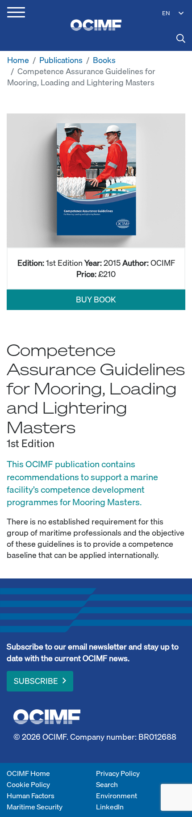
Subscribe (36, 681)
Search (107, 784)
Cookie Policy (28, 784)
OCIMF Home (28, 773)
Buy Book (96, 299)
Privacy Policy (118, 773)
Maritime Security (35, 807)
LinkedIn (110, 807)
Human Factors (30, 795)
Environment (116, 795)
